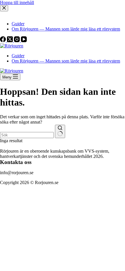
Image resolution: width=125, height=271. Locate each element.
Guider (18, 55)
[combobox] (27, 135)
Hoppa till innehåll (17, 2)
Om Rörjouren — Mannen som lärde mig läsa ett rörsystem (66, 60)
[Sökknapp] (60, 131)
